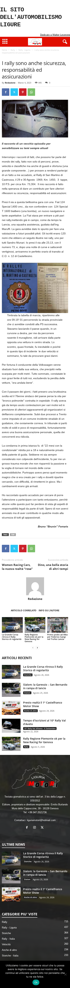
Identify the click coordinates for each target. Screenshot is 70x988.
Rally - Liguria (24, 50)
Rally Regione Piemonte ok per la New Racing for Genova (34, 638)
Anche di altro (30, 710)
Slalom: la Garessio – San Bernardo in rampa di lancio (45, 686)
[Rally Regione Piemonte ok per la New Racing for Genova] (35, 625)
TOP (13, 534)
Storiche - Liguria (49, 56)
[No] (65, 974)
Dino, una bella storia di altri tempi (53, 567)
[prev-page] (33, 648)
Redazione (10, 82)
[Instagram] (35, 827)
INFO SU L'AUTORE (49, 610)
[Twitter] (14, 92)
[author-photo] (35, 586)
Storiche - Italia (10, 955)
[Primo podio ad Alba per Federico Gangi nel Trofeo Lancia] (57, 625)
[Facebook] (5, 92)
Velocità (6, 944)
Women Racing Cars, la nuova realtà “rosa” (17, 567)
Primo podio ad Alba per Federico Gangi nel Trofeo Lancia (57, 636)
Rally (13, 50)
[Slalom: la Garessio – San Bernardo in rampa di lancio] (11, 690)
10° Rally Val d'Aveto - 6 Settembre (40, 728)
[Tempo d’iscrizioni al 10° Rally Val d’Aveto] (11, 726)
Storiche (33, 56)
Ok (36, 982)
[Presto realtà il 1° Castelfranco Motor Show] (11, 708)
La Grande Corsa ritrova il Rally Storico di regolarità (11, 636)
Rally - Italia (8, 938)
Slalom (27, 692)
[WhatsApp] (31, 92)
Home (4, 50)
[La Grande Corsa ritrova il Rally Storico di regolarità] (12, 625)
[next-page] (37, 648)
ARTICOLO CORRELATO (23, 610)
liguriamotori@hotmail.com (41, 820)
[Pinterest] (23, 92)
